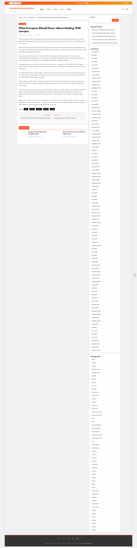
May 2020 (94, 255)
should (52, 109)
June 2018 (94, 331)
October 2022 (95, 180)
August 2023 (95, 147)
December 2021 (96, 213)
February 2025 (95, 108)
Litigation (94, 497)
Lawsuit (94, 471)
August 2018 (95, 324)
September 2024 (96, 117)
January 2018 (95, 347)
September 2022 (96, 183)
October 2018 (95, 317)
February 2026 (96, 71)
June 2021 (94, 232)
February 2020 (96, 265)
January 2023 (95, 170)
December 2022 (96, 173)
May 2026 (94, 62)
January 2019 (95, 308)
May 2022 (94, 196)
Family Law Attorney (97, 412)
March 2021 (95, 242)
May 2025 (94, 98)
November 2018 (96, 314)
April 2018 (94, 337)
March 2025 (95, 104)
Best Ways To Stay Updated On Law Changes (103, 30)
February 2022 (96, 206)
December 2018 (96, 311)
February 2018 (95, 344)
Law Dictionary (95, 445)
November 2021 (96, 216)
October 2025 (95, 85)
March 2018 (95, 340)
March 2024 (95, 124)
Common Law (95, 392)
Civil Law (94, 386)
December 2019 (96, 272)
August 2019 (95, 285)
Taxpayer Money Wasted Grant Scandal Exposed (37, 133)
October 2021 (95, 219)
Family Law (94, 405)
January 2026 (95, 75)
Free (55, 9)
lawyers (46, 109)
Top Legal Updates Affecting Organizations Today (104, 43)
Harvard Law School (97, 435)
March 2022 (95, 203)
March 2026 (95, 68)
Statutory (94, 527)
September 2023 (96, 144)
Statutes (94, 520)
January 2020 (95, 268)
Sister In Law (95, 504)
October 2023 (95, 140)
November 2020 (96, 245)
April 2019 (94, 298)
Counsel (94, 399)
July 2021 (94, 229)
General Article (96, 431)
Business (94, 382)
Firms (48, 9)
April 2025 (95, 101)
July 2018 (94, 327)
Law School (22, 24)
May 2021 (94, 235)
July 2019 (94, 288)
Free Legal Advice (96, 425)
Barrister (94, 376)
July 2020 (94, 249)
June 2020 (94, 252)
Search (93, 17)
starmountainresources (21, 8)
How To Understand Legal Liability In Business (103, 33)
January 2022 (95, 209)
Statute (69, 9)
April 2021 (94, 239)
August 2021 (95, 226)
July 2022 (94, 190)
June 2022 (94, 193)
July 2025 (94, 91)
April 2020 (95, 258)
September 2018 (96, 321)
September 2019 (96, 281)
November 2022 (96, 176)
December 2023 (96, 134)
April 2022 (95, 199)
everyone (39, 109)
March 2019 (95, 301)
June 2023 (94, 153)
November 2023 (96, 137)
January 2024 (95, 130)
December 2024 (96, 111)
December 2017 (96, 350)
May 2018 (94, 334)
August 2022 (95, 186)
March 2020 (95, 262)
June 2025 (94, 94)
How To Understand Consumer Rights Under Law (104, 39)
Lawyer (93, 477)
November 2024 (96, 114)
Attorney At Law (96, 369)
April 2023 (95, 160)
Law (62, 9)
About (41, 9)
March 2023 (95, 163)
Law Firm (94, 451)
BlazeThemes (89, 543)
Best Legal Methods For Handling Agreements (104, 36)
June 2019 (94, 291)
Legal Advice (95, 491)
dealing (32, 109)
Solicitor (94, 510)
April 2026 (95, 65)
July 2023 (94, 150)
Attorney (94, 363)
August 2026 (95, 52)
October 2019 (95, 278)
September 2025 (96, 88)
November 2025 (96, 81)
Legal (93, 484)
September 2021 (96, 222)
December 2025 (96, 78)
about (25, 109)
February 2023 (95, 167)
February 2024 (96, 127)
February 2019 (95, 304)
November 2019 (96, 275)
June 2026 (94, 58)
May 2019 (94, 295)
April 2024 (95, 121)
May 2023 (94, 157)
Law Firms (94, 458)
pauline (22, 35)
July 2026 (94, 55)
